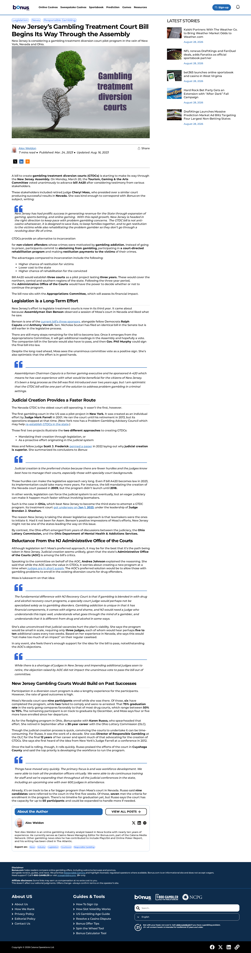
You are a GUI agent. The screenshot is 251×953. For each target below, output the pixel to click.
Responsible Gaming (75, 872)
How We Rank (25, 909)
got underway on (73, 507)
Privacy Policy (24, 914)
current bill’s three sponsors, (61, 321)
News (36, 20)
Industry (41, 847)
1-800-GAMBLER (183, 925)
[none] (187, 917)
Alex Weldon (27, 148)
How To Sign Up (87, 904)
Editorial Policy (25, 918)
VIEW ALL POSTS (124, 811)
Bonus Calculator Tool (91, 933)
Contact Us (22, 923)
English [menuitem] (145, 917)
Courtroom (66, 847)
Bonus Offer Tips (87, 923)
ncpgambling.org (66, 875)
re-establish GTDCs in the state (47, 424)
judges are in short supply (46, 568)
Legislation (20, 20)
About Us (21, 904)
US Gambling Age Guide (93, 914)
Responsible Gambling (60, 20)
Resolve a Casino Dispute (93, 918)
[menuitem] (187, 917)
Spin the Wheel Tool (90, 928)
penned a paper (81, 446)
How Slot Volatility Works (93, 909)
